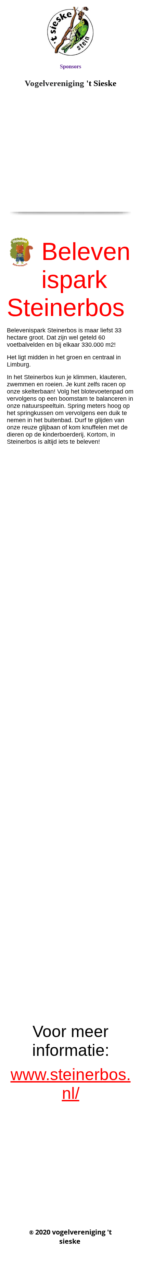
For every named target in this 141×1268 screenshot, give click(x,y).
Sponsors (70, 66)
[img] (70, 31)
